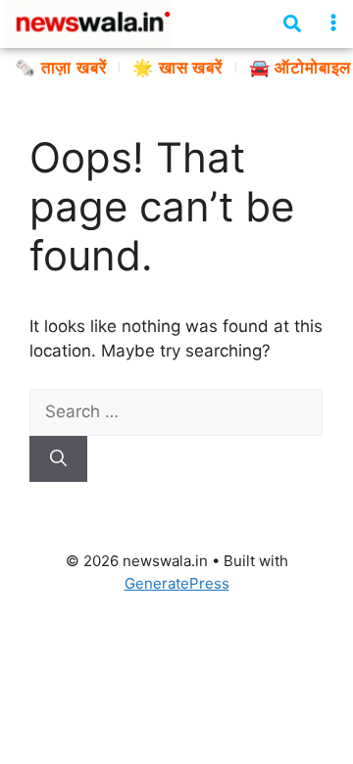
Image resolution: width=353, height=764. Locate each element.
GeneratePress (177, 583)
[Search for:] (176, 411)
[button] (334, 23)
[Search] (58, 459)
